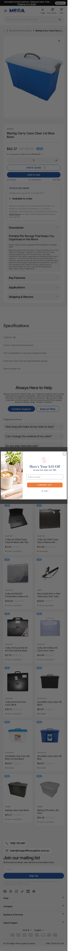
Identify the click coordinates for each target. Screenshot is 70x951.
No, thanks (44, 491)
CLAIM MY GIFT (45, 485)
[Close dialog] (64, 453)
